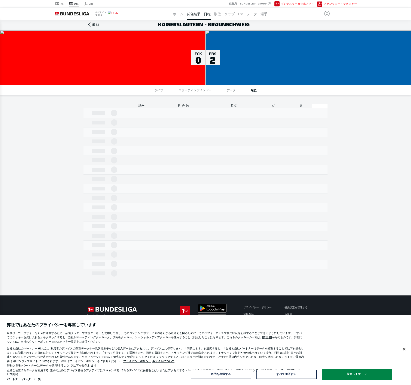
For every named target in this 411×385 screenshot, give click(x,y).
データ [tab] (231, 90)
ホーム (178, 13)
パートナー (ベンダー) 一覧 (24, 379)
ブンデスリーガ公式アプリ (297, 4)
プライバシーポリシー (137, 361)
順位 (217, 13)
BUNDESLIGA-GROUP (254, 3)
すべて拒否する (286, 374)
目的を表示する (221, 374)
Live (240, 13)
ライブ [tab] (158, 90)
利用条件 (248, 314)
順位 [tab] (254, 90)
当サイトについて (163, 361)
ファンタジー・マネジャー (340, 4)
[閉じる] (404, 349)
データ (252, 13)
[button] (325, 14)
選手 (264, 13)
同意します (354, 374)
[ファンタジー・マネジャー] (319, 3)
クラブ (229, 13)
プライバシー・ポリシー (257, 307)
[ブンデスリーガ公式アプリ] (277, 3)
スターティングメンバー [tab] (195, 90)
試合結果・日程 (199, 13)
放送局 (233, 3)
